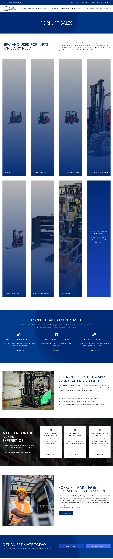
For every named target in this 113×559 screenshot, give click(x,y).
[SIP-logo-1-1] (9, 7)
